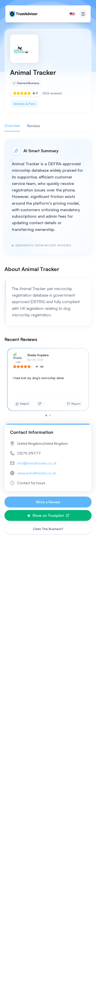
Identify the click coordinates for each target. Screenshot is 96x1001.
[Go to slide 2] (50, 415)
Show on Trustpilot (48, 515)
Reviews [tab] (33, 126)
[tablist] (48, 126)
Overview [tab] (12, 125)
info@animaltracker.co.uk (36, 463)
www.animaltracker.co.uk (36, 473)
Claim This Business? (48, 529)
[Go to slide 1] (46, 415)
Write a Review (48, 502)
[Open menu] (83, 14)
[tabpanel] (48, 277)
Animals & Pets (24, 104)
